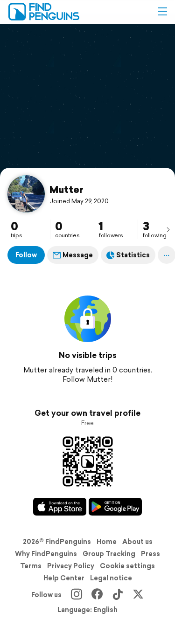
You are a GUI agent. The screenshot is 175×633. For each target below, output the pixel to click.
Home (107, 541)
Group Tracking (109, 553)
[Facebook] (97, 594)
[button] (162, 11)
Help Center (63, 578)
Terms (31, 566)
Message (78, 255)
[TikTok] (117, 594)
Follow (26, 255)
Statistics (133, 255)
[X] (138, 594)
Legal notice (111, 578)
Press (150, 553)
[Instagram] (76, 594)
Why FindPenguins (46, 553)
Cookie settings (127, 566)
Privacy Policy (70, 566)
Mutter (66, 189)
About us (137, 541)
